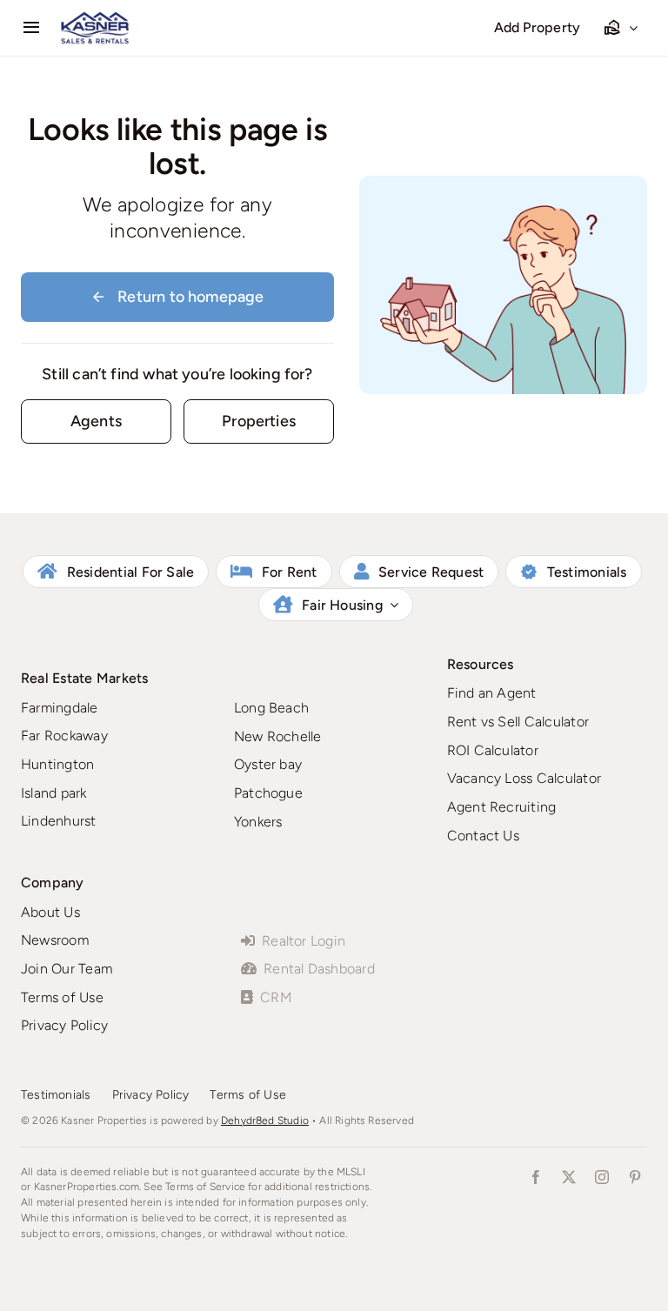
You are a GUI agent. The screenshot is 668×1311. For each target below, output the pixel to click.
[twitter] (569, 1177)
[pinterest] (635, 1177)
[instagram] (602, 1177)
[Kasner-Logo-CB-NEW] (94, 18)
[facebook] (536, 1177)
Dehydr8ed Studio (265, 1120)
